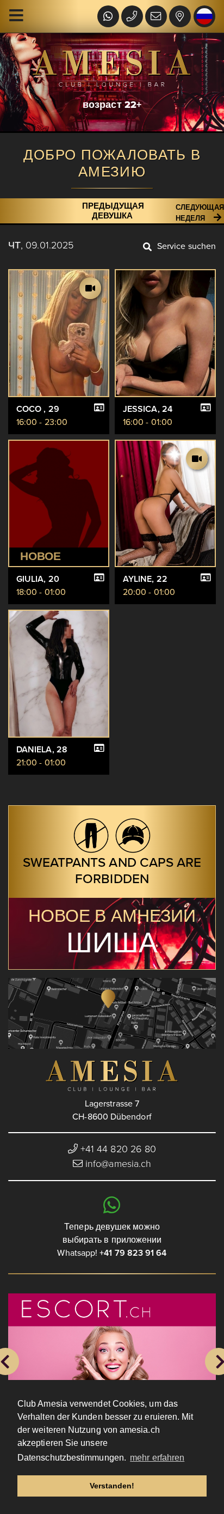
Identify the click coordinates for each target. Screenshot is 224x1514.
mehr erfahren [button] (157, 1457)
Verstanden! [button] (112, 1485)
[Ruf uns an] (132, 16)
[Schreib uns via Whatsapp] (108, 16)
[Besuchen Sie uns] (180, 16)
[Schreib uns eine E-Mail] (156, 16)
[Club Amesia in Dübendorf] (112, 1076)
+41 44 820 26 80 (117, 1149)
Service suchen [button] (186, 246)
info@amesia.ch (118, 1164)
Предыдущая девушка (113, 211)
